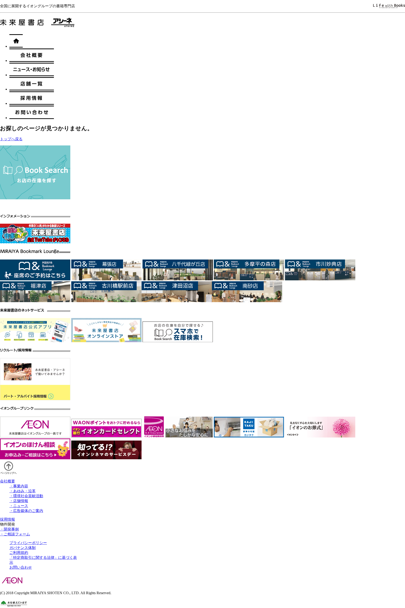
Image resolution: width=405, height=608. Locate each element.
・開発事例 (9, 529)
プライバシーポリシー (28, 543)
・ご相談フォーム (15, 534)
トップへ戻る (11, 139)
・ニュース (18, 506)
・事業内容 (18, 486)
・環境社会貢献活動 (26, 496)
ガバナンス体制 (22, 548)
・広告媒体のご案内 (26, 511)
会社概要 (7, 481)
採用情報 (7, 519)
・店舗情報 (18, 501)
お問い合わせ (20, 567)
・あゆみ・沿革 (22, 491)
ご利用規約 (18, 553)
